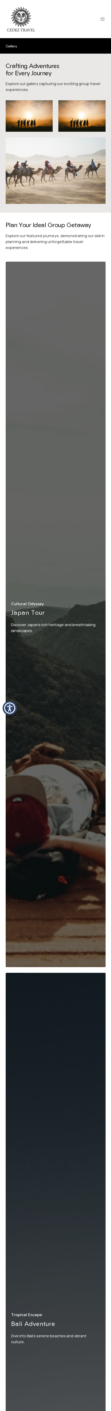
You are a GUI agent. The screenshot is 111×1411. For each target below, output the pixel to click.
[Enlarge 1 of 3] (46, 107)
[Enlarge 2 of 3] (98, 107)
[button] (10, 708)
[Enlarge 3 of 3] (98, 144)
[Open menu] (102, 19)
